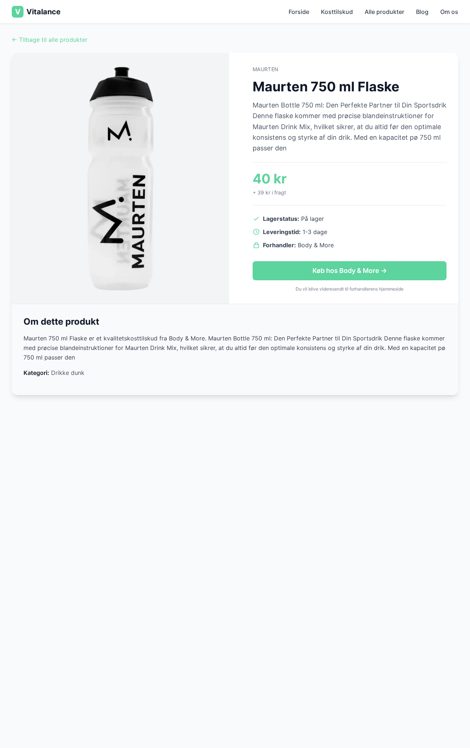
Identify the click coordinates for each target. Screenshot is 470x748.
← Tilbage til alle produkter (49, 39)
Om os (449, 11)
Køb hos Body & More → (349, 270)
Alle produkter (384, 11)
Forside (299, 11)
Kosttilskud (337, 11)
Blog (422, 11)
